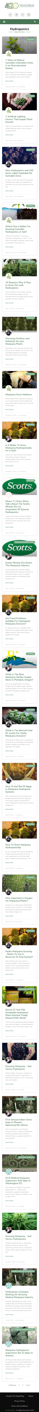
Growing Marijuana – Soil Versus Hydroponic (18, 1067)
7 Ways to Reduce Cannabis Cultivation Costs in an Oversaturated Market (19, 64)
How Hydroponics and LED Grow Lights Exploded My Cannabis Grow (19, 173)
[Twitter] (16, 14)
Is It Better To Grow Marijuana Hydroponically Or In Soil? (18, 448)
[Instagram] (22, 14)
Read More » (9, 81)
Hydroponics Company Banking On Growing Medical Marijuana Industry (19, 1294)
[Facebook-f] (10, 14)
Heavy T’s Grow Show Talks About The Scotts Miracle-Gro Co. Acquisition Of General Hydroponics (17, 507)
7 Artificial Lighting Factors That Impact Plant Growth (18, 119)
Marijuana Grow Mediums (18, 394)
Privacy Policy (19, 1401)
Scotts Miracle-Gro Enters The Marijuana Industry (18, 564)
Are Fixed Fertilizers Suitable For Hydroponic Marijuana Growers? (18, 621)
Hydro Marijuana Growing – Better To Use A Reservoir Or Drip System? (19, 954)
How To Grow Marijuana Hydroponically (18, 846)
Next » (28, 1385)
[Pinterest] (28, 14)
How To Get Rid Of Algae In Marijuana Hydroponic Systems (18, 789)
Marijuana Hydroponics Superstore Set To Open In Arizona (19, 1353)
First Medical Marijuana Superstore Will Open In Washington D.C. (18, 1180)
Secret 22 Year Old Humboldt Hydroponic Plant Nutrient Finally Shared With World (16, 1013)
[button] (4, 22)
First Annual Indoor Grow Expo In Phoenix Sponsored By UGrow (18, 1122)
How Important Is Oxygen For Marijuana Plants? (18, 899)
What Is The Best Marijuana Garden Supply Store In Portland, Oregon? (19, 677)
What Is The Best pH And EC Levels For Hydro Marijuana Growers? (18, 733)
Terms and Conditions (19, 1406)
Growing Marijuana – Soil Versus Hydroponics (18, 1237)
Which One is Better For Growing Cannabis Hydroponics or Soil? (18, 229)
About (30, 1396)
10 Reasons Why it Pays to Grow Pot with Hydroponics (18, 285)
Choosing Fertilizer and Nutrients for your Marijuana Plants (17, 341)
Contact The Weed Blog (15, 1396)
